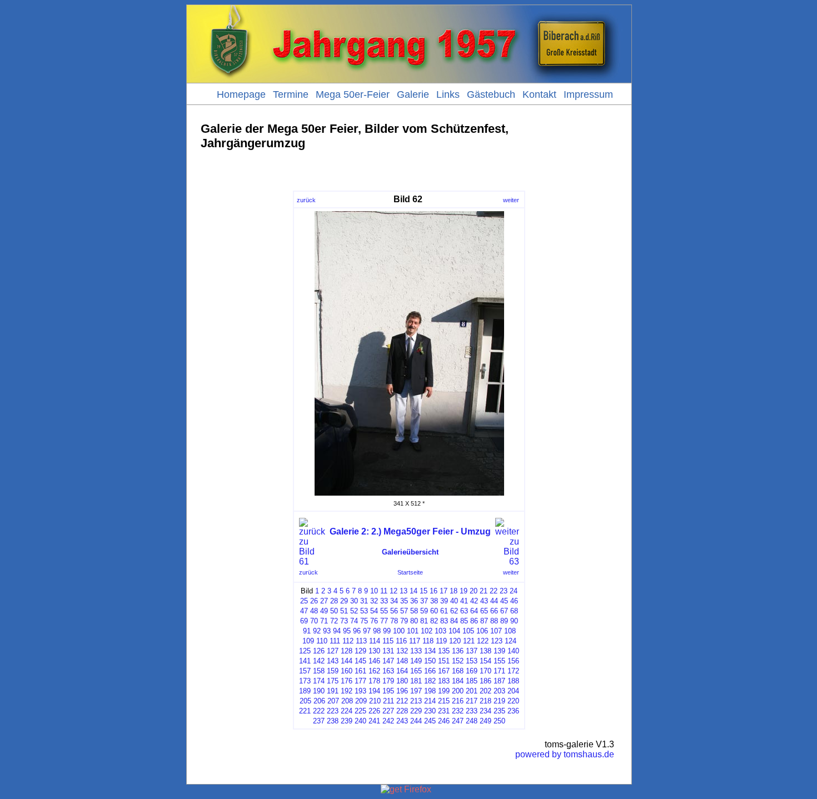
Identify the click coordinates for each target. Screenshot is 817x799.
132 (402, 651)
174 (319, 681)
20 (473, 591)
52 (354, 611)
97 (367, 631)
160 (346, 671)
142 (319, 661)
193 (360, 691)
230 (430, 711)
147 (388, 661)
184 (458, 681)
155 (499, 661)
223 (332, 711)
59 (424, 611)
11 (383, 591)
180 (402, 681)
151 (444, 661)
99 (387, 631)
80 (414, 621)
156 (513, 661)
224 (346, 711)
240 (360, 721)
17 (443, 591)
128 (346, 651)
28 (334, 601)
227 (388, 711)
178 (374, 681)
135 (444, 651)
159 (332, 671)
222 (319, 711)
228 (402, 711)
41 (464, 601)
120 (455, 641)
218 (485, 701)
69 (304, 621)
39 (444, 601)
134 (430, 651)
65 (484, 611)
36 (414, 601)
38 (434, 601)
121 (469, 641)
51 (344, 611)
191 (332, 691)
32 (374, 601)
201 (471, 691)
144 (346, 661)
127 (332, 651)
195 (388, 691)
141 (305, 661)
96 (357, 631)
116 (401, 641)
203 (499, 691)
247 (458, 721)
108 (510, 631)
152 (458, 661)
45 (504, 601)
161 (360, 671)
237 (319, 721)
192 (346, 691)
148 (402, 661)
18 (453, 591)
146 (374, 661)
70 (314, 621)
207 (333, 701)
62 (454, 611)
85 (464, 621)
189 (305, 691)
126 (319, 651)
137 (471, 651)
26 (314, 601)
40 (454, 601)
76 (374, 621)
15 (423, 591)
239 (346, 721)
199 (444, 691)
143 (332, 661)
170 (485, 671)
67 (504, 611)
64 (474, 611)
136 (458, 651)
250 (499, 721)
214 (430, 701)
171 (499, 671)
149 (416, 661)
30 (354, 601)
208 (347, 701)
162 (374, 671)
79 (404, 621)
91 (307, 631)
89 (504, 621)
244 (416, 721)
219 (499, 701)
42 (474, 601)
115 (387, 641)
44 (494, 601)
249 (485, 721)
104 (454, 631)
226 (374, 711)
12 (393, 591)
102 (426, 631)
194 (374, 691)
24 (513, 591)
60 (434, 611)
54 (374, 611)
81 (424, 621)
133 (416, 651)
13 (403, 591)
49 (324, 611)
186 (485, 681)
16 (433, 591)
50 (334, 611)
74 (354, 621)
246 (444, 721)
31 (364, 601)
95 (347, 631)
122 (483, 641)
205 (305, 701)
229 (416, 711)
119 (441, 641)
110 (321, 641)
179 (388, 681)
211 (388, 701)
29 (344, 601)
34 (394, 601)
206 (319, 701)
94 (337, 631)
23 (503, 591)
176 (346, 681)
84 (454, 621)
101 (413, 631)
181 (416, 681)
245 (430, 721)
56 (394, 611)
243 (402, 721)
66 (494, 611)
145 (360, 661)
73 (344, 621)
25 (304, 601)
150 (430, 661)
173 (305, 681)
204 (513, 691)
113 (361, 641)
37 (424, 601)
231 (444, 711)
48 (314, 611)
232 (458, 711)
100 (399, 631)
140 (513, 651)
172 (513, 671)
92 (317, 631)
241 (374, 721)
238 (332, 721)
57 (404, 611)
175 (332, 681)
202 (485, 691)
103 (440, 631)
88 (494, 621)
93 (327, 631)
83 (444, 621)
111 (335, 641)
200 (458, 691)
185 (471, 681)
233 (471, 711)
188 (513, 681)
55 (384, 611)
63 (464, 611)
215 (444, 701)
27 (324, 601)
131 (388, 651)
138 (485, 651)
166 (430, 671)
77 (384, 621)
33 (384, 601)
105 (468, 631)
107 (496, 631)
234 (485, 711)
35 (404, 601)
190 (319, 691)
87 (484, 621)
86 (474, 621)
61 (444, 611)
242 (388, 721)
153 (471, 661)
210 (375, 701)
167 (444, 671)
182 (430, 681)
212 (402, 701)
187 (499, 681)
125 (305, 651)
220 (513, 701)
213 (416, 701)
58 (414, 611)
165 (416, 671)
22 (493, 591)
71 (324, 621)
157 (305, 671)
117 (414, 641)
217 (471, 701)
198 (430, 691)
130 (374, 651)
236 (513, 711)
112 (347, 641)
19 (463, 591)
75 (364, 621)
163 (388, 671)
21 (483, 591)
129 (360, 651)
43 (484, 601)
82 (434, 621)
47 (304, 611)
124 (510, 641)
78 (394, 621)
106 (482, 631)
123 (496, 641)
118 (428, 641)
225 (360, 711)
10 (374, 591)
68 (514, 611)
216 (458, 701)
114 (374, 641)
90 (514, 621)
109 (308, 641)
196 (402, 691)
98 (377, 631)
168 (458, 671)
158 (319, 671)
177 (360, 681)
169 (471, 671)
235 (499, 711)
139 (499, 651)
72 (334, 621)
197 (416, 691)
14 (413, 591)
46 (514, 601)
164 (402, 671)
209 (361, 701)
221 (305, 711)
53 (364, 611)
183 (444, 681)
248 (471, 721)
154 (485, 661)
